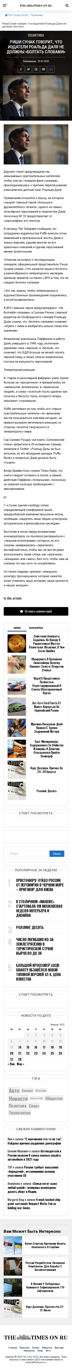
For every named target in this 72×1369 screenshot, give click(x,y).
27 (11, 1059)
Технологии (19, 1112)
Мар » (20, 1064)
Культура (41, 1090)
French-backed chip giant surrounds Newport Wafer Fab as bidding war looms (34, 1203)
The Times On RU (18, 15)
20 (11, 1053)
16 (35, 1047)
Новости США (36, 1098)
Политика (37, 15)
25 (52, 1053)
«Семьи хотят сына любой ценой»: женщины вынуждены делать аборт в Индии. (32, 1187)
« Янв (11, 1064)
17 (44, 1047)
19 (60, 1047)
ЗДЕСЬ (37, 1359)
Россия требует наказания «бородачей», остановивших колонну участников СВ (33, 1171)
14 (19, 1047)
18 (52, 1047)
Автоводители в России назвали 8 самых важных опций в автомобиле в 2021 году (34, 1155)
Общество (54, 1098)
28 (19, 1059)
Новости (18, 1098)
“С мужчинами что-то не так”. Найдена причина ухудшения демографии (35, 1141)
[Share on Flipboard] (36, 69)
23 (35, 1053)
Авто (14, 1090)
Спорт (34, 1106)
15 (27, 1047)
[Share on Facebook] (21, 69)
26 (60, 1053)
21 (19, 1053)
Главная (12, 1347)
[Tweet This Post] (28, 69)
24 (44, 1053)
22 (28, 1053)
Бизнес (27, 1090)
